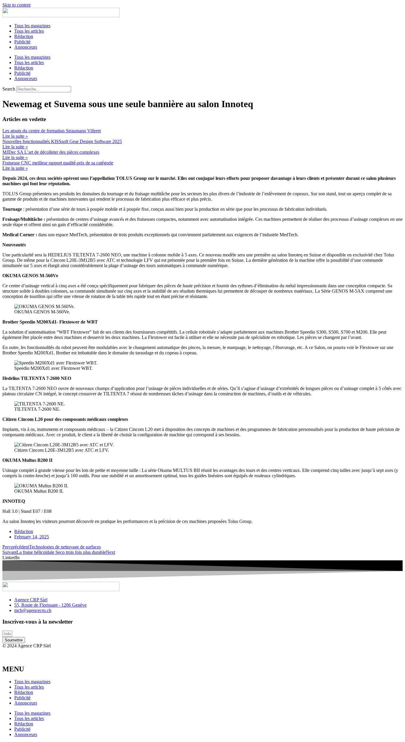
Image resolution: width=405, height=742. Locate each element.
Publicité (22, 41)
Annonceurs (25, 47)
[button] (202, 557)
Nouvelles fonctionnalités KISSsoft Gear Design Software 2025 (62, 141)
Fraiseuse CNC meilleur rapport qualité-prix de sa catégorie (57, 162)
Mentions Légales (14, 651)
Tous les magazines (32, 25)
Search (8, 88)
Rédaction (23, 36)
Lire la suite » (15, 136)
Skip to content (16, 4)
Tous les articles (29, 31)
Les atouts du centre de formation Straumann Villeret (51, 130)
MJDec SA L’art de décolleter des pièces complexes (50, 152)
